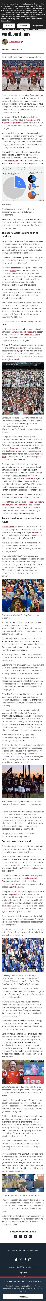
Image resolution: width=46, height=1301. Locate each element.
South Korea (26, 331)
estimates (13, 160)
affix (16, 667)
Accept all (9, 25)
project (23, 445)
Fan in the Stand (20, 475)
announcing (34, 133)
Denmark (14, 448)
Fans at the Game (15, 886)
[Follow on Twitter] (20, 1236)
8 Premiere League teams (20, 345)
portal (13, 270)
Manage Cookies (37, 25)
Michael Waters (14, 42)
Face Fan (33, 502)
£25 (10, 905)
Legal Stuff (23, 1273)
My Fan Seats (8, 526)
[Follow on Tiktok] (15, 1236)
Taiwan (13, 331)
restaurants (31, 120)
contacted (15, 267)
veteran (35, 532)
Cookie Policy (6, 21)
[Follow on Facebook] (25, 1236)
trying (19, 350)
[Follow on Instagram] (30, 1236)
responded (19, 487)
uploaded (29, 478)
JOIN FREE (23, 1296)
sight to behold (13, 359)
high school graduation (12, 122)
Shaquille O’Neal (31, 334)
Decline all (23, 25)
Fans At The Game (18, 504)
